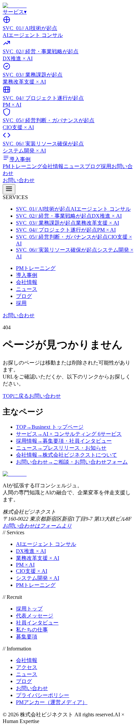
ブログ (93, 166)
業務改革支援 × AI (37, 558)
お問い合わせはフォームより (37, 526)
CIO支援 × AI (31, 571)
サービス (15, 12)
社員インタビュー (37, 622)
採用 (106, 166)
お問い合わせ (19, 180)
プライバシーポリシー (42, 695)
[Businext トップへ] (15, 5)
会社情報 (53, 166)
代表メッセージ (34, 615)
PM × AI (25, 565)
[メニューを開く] (9, 189)
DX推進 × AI (31, 551)
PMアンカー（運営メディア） (51, 702)
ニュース (74, 166)
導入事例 (26, 275)
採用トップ (29, 608)
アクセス (26, 667)
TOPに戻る (16, 396)
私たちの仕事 (32, 629)
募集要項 (26, 636)
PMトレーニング (22, 166)
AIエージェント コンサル (46, 544)
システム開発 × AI (37, 578)
